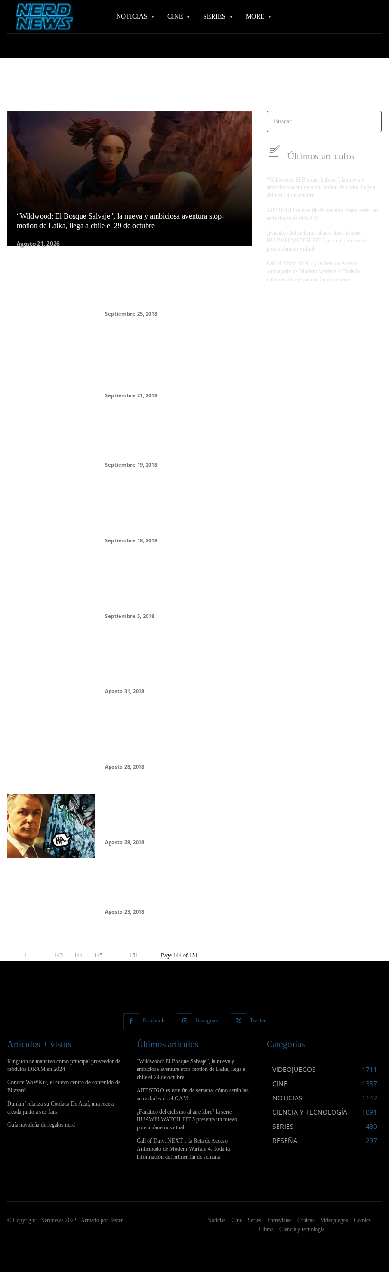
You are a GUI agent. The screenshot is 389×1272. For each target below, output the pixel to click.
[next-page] (149, 955)
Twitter (258, 1020)
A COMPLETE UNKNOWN (145, 90)
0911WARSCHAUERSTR (38, 90)
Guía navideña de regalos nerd (41, 1124)
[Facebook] (131, 1021)
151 (134, 955)
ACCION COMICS (290, 90)
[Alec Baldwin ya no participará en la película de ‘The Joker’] (51, 674)
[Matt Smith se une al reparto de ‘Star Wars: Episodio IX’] (51, 750)
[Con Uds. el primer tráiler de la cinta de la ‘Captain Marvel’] (51, 524)
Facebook (154, 1020)
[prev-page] (13, 955)
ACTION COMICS (341, 90)
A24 (256, 90)
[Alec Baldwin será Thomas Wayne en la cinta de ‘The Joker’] (51, 826)
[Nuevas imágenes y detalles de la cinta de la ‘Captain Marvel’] (51, 599)
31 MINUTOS (90, 90)
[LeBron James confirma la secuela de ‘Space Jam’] (51, 448)
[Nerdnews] (42, 16)
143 (58, 955)
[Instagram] (185, 1021)
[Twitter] (238, 1021)
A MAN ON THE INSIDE (214, 90)
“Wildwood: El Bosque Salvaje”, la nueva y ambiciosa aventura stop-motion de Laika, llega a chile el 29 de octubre (321, 187)
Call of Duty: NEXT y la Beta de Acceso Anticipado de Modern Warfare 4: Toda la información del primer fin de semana (313, 271)
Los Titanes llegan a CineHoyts (161, 894)
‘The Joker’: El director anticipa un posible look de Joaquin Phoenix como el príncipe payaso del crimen (176, 365)
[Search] (371, 121)
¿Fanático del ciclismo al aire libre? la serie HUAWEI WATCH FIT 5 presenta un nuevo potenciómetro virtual (317, 241)
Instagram (207, 1020)
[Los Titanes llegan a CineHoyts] (51, 901)
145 (98, 955)
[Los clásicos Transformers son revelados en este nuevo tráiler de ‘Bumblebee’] (51, 297)
